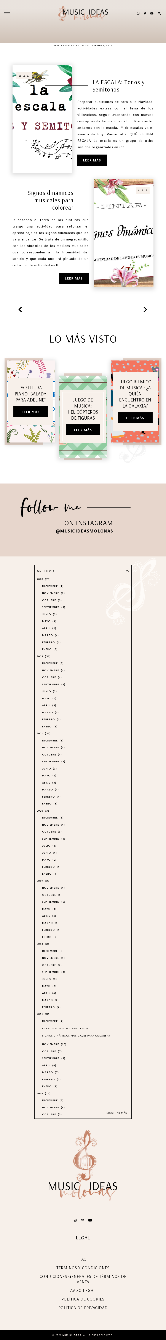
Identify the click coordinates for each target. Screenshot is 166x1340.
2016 (43, 1093)
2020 (43, 810)
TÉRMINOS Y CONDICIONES (82, 1267)
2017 (43, 1014)
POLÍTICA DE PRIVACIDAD (83, 1307)
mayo (49, 621)
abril (48, 628)
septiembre (53, 607)
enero (49, 649)
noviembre (53, 593)
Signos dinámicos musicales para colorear (50, 200)
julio (48, 845)
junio (49, 614)
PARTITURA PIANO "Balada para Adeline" (30, 394)
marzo (50, 635)
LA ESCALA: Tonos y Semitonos (119, 85)
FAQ (83, 1259)
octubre (51, 600)
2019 (43, 880)
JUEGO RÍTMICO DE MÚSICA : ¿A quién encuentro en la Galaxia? (135, 394)
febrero (51, 642)
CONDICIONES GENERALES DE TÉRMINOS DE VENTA (83, 1279)
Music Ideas (71, 1335)
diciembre (52, 586)
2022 (43, 656)
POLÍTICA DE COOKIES (82, 1299)
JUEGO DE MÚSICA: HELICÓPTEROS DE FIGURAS (83, 409)
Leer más (92, 160)
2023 (43, 579)
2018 (43, 943)
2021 (43, 733)
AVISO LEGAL (83, 1290)
